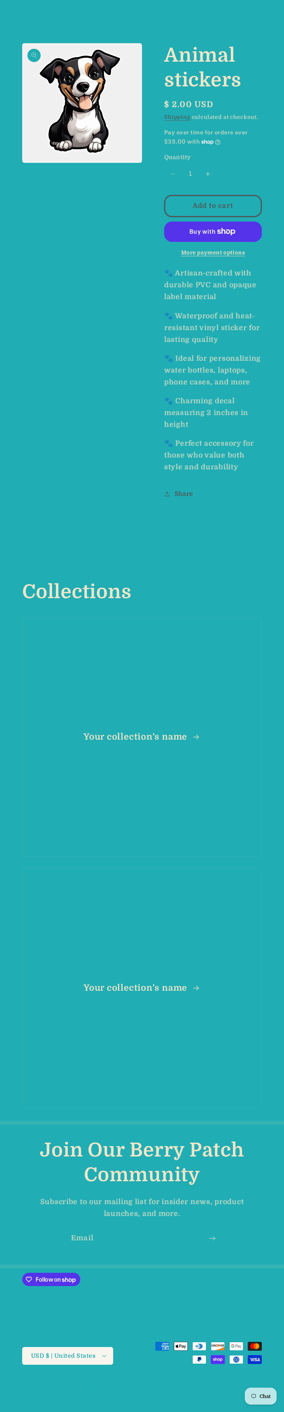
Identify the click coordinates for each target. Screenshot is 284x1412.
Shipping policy (178, 1394)
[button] (18, 15)
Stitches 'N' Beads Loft (84, 1386)
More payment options (213, 253)
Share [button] (184, 493)
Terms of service (126, 1394)
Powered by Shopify (142, 1386)
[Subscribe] (212, 1238)
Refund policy (196, 1386)
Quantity (177, 157)
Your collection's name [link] (137, 737)
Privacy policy (243, 1386)
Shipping (177, 117)
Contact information (234, 1394)
